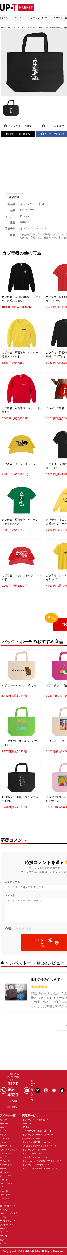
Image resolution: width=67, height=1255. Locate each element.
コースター (5, 1195)
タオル (3, 1142)
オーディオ (5, 1198)
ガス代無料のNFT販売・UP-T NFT (37, 1131)
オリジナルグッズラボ (32, 1153)
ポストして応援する (19, 134)
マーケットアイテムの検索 (31, 27)
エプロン (4, 1217)
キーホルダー (6, 1165)
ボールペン (5, 1172)
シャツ (3, 1131)
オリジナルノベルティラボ (34, 1150)
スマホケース (6, 1146)
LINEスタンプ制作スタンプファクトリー (40, 1146)
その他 (3, 1243)
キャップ (4, 1210)
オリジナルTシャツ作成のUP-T (36, 1120)
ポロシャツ (5, 1127)
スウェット (5, 1138)
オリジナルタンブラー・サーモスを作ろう (41, 1168)
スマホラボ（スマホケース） (35, 1157)
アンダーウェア (7, 1225)
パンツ (3, 1135)
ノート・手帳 (6, 1176)
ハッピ (3, 1228)
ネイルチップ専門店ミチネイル (36, 1142)
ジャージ (4, 1232)
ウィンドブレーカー (9, 1221)
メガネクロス (6, 1180)
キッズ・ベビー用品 (9, 1213)
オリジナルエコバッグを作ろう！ (37, 1165)
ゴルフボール (6, 1183)
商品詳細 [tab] (14, 197)
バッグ (3, 1157)
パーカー (19, 18)
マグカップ (5, 1161)
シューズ (4, 1191)
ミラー (3, 1187)
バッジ (3, 1168)
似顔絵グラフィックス (32, 1138)
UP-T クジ (26, 1127)
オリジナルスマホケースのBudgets (37, 1135)
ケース (3, 1202)
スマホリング (6, 1153)
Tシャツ (4, 18)
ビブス (3, 1240)
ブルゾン (4, 1236)
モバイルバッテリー (9, 1150)
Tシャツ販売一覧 (53, 27)
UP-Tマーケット (8, 27)
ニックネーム (12, 881)
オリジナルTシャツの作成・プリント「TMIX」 (42, 1161)
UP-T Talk (26, 1123)
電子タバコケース (8, 1206)
